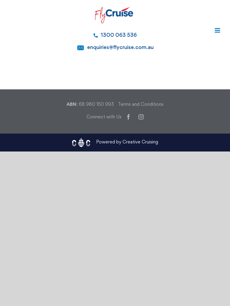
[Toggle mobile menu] (218, 30)
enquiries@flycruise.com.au (120, 47)
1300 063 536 (119, 35)
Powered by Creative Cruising (127, 142)
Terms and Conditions (141, 104)
